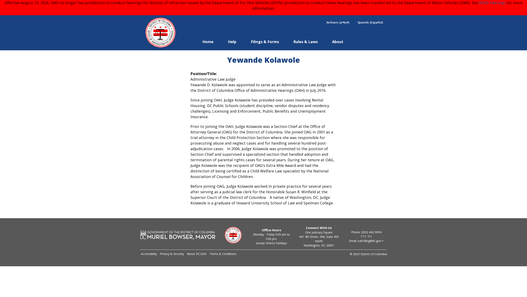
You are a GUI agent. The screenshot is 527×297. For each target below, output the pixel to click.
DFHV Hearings (492, 2)
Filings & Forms (265, 41)
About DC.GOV (196, 254)
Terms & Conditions (223, 254)
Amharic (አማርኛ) (337, 22)
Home (207, 41)
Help (232, 41)
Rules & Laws (305, 41)
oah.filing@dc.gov (369, 241)
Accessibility (149, 254)
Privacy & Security (172, 254)
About (337, 41)
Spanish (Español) (370, 22)
